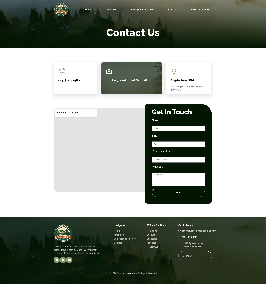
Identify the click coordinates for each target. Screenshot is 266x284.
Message (157, 166)
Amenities (111, 9)
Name (155, 120)
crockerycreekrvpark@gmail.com (130, 80)
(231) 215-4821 (190, 237)
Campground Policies (142, 9)
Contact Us (174, 9)
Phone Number (161, 151)
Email (155, 135)
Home (88, 9)
